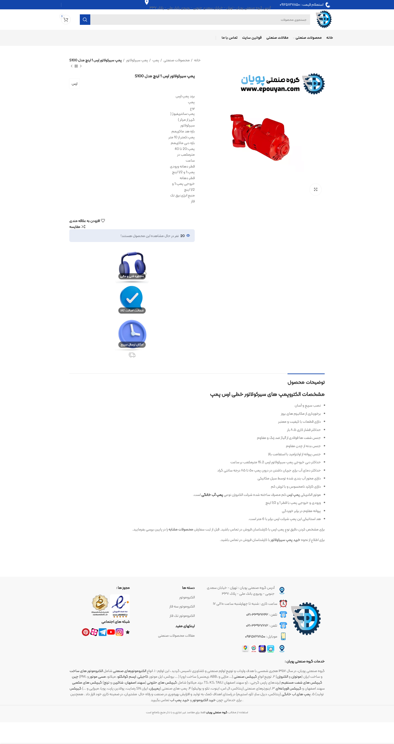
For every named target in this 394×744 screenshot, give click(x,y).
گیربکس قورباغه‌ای (288, 688)
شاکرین (118, 682)
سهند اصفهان (135, 682)
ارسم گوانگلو (126, 676)
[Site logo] (324, 19)
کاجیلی (142, 676)
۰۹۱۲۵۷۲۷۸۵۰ (290, 5)
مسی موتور (98, 676)
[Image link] (306, 619)
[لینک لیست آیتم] (164, 597)
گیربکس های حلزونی (162, 682)
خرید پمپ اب (179, 700)
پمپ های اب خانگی (296, 694)
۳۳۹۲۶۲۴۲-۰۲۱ (257, 614)
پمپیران (154, 688)
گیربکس (75, 688)
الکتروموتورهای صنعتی (129, 671)
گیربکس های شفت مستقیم (301, 682)
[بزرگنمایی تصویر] (315, 189)
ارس (74, 83)
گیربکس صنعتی (245, 676)
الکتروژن (282, 676)
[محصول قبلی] (80, 66)
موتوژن (296, 676)
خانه (197, 60)
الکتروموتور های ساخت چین (86, 674)
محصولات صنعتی (176, 60)
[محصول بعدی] (71, 66)
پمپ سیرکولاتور (136, 60)
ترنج (106, 682)
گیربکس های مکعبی (87, 682)
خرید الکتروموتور (204, 700)
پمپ (155, 60)
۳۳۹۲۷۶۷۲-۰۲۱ (257, 625)
